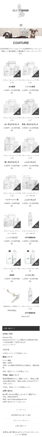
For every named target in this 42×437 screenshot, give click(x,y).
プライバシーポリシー (21, 420)
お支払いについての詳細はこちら (15, 353)
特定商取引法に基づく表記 (21, 415)
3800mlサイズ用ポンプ (11, 306)
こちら (23, 402)
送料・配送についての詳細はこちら (16, 371)
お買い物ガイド (21, 426)
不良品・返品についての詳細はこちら (16, 387)
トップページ (21, 410)
